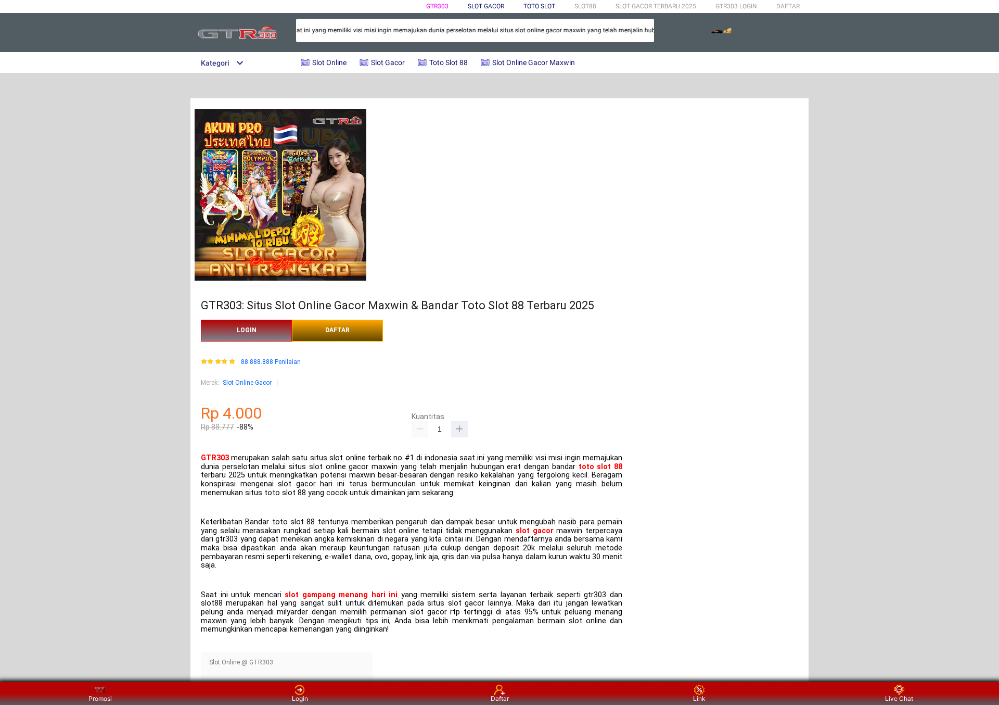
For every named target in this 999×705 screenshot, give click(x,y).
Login (300, 698)
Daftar (500, 698)
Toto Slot (539, 6)
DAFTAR (788, 6)
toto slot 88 (600, 466)
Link (699, 698)
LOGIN (247, 330)
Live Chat (899, 698)
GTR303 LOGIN (736, 6)
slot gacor (535, 530)
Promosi (100, 698)
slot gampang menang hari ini (341, 594)
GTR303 (437, 6)
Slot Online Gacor (247, 382)
